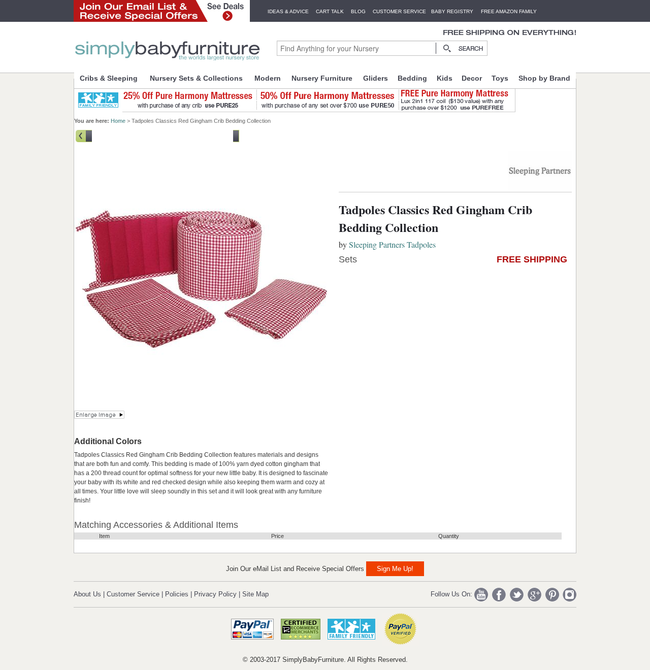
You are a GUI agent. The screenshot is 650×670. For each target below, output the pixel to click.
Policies (176, 594)
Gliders (375, 78)
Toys (500, 78)
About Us (87, 594)
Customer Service (399, 11)
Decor (472, 78)
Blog (358, 11)
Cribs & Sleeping (109, 78)
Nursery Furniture (321, 78)
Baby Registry (452, 11)
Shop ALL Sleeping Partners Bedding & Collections (162, 135)
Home (118, 121)
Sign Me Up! (395, 569)
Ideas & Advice (288, 11)
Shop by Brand (544, 78)
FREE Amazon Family (509, 11)
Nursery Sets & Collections (196, 78)
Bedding (412, 78)
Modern (267, 78)
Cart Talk (330, 11)
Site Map (255, 594)
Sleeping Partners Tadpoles (392, 244)
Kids (444, 78)
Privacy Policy (215, 594)
